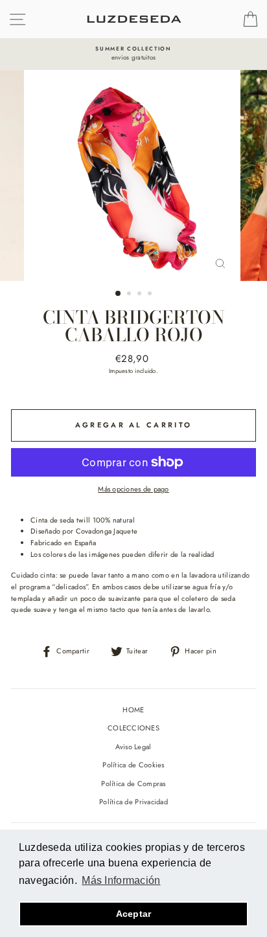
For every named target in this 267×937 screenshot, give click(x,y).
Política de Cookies (133, 765)
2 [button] (130, 294)
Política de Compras (133, 783)
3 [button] (140, 294)
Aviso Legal (133, 746)
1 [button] (118, 294)
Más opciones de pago (133, 489)
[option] (133, 54)
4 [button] (151, 294)
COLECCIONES (133, 728)
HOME (133, 710)
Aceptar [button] (134, 914)
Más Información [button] (121, 880)
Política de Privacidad (133, 801)
